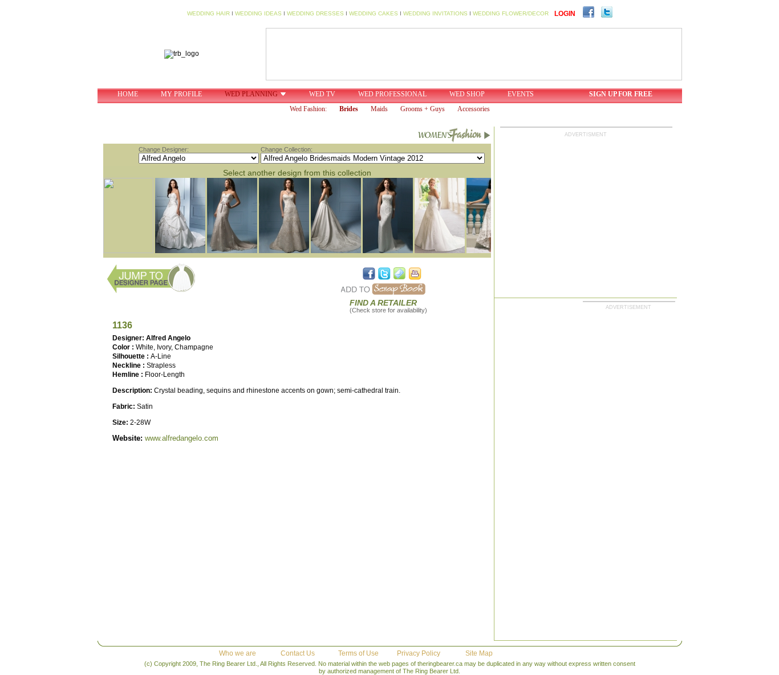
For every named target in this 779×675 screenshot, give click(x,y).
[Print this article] (415, 273)
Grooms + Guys (422, 109)
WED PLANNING (251, 94)
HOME (127, 94)
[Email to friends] (399, 273)
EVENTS (521, 94)
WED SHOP (467, 94)
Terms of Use (358, 653)
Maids (379, 109)
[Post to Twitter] (384, 273)
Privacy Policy (418, 653)
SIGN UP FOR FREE (620, 94)
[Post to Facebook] (369, 273)
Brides (348, 109)
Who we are (237, 653)
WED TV (322, 94)
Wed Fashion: (308, 109)
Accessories (473, 109)
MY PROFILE (181, 94)
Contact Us (298, 653)
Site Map (479, 653)
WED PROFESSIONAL (392, 94)
